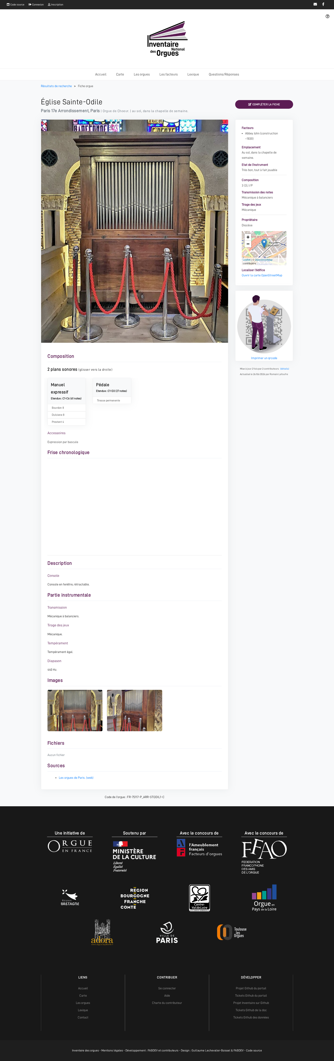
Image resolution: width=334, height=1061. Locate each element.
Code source (17, 4)
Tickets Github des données (251, 1017)
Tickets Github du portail (251, 995)
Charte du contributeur (167, 1002)
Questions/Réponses (224, 74)
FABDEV (153, 1050)
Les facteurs (169, 74)
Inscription (56, 4)
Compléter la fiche (266, 104)
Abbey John (252, 133)
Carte (120, 74)
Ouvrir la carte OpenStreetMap (262, 275)
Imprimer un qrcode (264, 358)
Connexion (37, 4)
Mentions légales (112, 1050)
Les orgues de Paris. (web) (76, 777)
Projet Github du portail (251, 988)
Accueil (100, 74)
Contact (83, 1017)
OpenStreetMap (263, 259)
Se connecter (167, 988)
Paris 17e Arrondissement (65, 110)
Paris (95, 110)
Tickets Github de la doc (251, 1010)
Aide (167, 995)
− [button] (248, 244)
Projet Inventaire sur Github (251, 1002)
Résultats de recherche (56, 86)
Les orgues (142, 74)
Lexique (193, 74)
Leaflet (246, 259)
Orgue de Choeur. (116, 111)
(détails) (284, 369)
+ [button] (248, 237)
